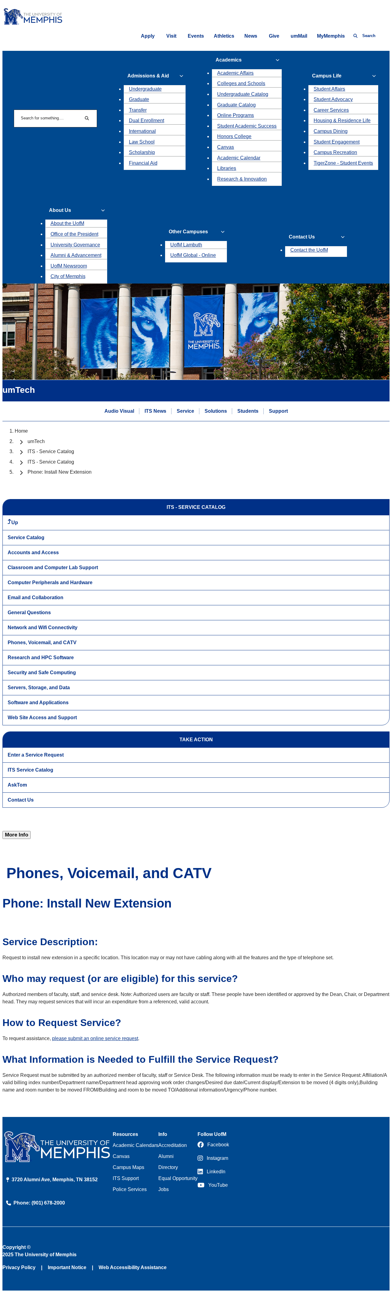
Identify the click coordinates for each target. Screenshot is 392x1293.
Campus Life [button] (326, 75)
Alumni (166, 1156)
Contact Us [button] (302, 236)
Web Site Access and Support (42, 717)
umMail (299, 36)
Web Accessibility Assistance (133, 1267)
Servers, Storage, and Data (39, 687)
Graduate (139, 99)
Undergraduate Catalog (242, 94)
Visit (171, 36)
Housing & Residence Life (342, 120)
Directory (168, 1167)
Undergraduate (145, 89)
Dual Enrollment (146, 120)
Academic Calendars (135, 1145)
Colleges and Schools (241, 83)
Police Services (130, 1189)
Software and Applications (38, 702)
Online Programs (235, 115)
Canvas (225, 147)
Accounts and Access (33, 552)
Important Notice (67, 1267)
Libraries (226, 168)
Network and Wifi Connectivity (42, 627)
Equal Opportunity (178, 1178)
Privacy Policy (19, 1267)
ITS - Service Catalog (51, 451)
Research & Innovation (242, 179)
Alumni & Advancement (76, 255)
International (142, 131)
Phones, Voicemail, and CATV (42, 642)
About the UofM (67, 223)
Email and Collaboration (35, 597)
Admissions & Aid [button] (148, 75)
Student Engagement (337, 142)
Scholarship (142, 152)
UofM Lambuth (186, 244)
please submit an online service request (95, 1038)
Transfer (138, 110)
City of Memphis (68, 276)
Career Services (331, 110)
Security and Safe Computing (42, 672)
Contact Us (21, 799)
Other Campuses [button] (188, 231)
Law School (142, 142)
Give (274, 36)
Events (196, 36)
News (250, 36)
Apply (148, 36)
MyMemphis (331, 36)
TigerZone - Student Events (343, 163)
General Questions (29, 612)
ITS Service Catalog (30, 769)
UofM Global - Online (193, 255)
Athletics (224, 36)
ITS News (155, 411)
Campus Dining (331, 131)
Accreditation (172, 1145)
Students (247, 411)
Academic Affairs (235, 73)
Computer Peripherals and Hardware (50, 582)
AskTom (17, 784)
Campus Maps (128, 1167)
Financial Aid (143, 163)
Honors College (234, 136)
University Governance (75, 244)
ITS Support (126, 1178)
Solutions (216, 411)
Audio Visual (119, 411)
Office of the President (74, 234)
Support (278, 411)
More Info (16, 835)
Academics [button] (229, 59)
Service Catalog (26, 537)
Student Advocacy (333, 99)
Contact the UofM (309, 250)
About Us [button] (60, 210)
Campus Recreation (335, 152)
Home (21, 431)
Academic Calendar (238, 157)
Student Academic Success (247, 126)
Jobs (163, 1189)
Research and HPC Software (41, 657)
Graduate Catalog (236, 104)
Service (185, 411)
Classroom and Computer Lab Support (53, 567)
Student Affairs (329, 89)
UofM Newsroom (69, 266)
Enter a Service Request (36, 754)
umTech (36, 441)
